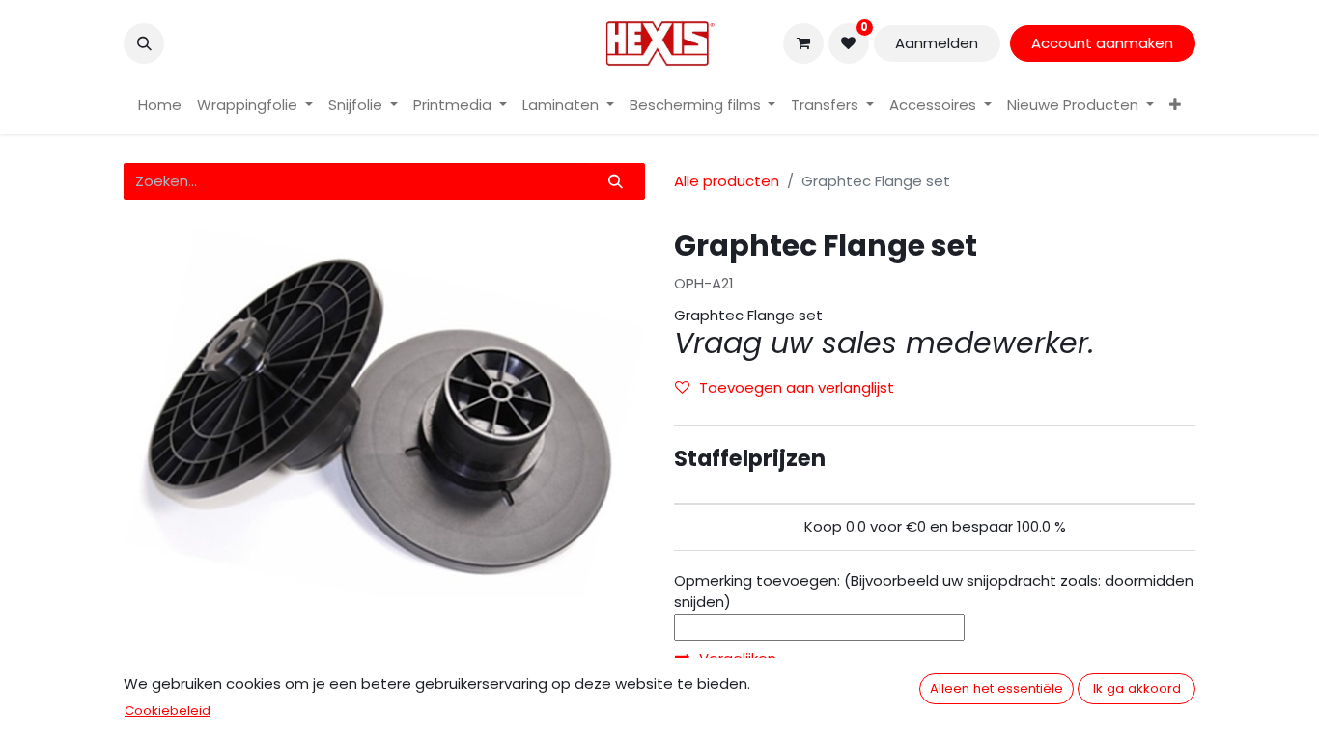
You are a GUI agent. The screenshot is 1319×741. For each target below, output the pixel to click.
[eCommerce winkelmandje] (803, 43)
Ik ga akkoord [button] (1137, 688)
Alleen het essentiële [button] (996, 688)
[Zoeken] (616, 182)
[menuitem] (159, 105)
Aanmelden (936, 43)
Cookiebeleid (167, 710)
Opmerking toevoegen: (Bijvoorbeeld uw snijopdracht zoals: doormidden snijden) (933, 591)
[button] (144, 43)
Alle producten (726, 181)
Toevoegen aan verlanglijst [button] (796, 387)
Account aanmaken (1102, 43)
